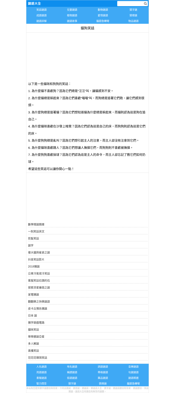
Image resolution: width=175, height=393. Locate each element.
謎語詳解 (41, 20)
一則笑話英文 (36, 231)
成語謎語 (41, 15)
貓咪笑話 (33, 329)
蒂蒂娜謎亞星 (36, 336)
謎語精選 (133, 377)
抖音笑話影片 (36, 259)
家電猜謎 (33, 294)
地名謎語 (72, 366)
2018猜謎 (34, 266)
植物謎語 (72, 15)
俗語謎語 (72, 377)
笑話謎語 (41, 9)
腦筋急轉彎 (102, 20)
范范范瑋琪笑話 (37, 357)
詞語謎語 (103, 366)
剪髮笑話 (33, 238)
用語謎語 (41, 372)
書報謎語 (41, 377)
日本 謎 (32, 315)
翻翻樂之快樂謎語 (39, 301)
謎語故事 (72, 20)
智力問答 (41, 383)
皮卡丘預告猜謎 (37, 308)
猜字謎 (133, 9)
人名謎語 (41, 366)
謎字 (30, 245)
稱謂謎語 (72, 372)
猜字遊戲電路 (36, 322)
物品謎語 (133, 20)
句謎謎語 (133, 372)
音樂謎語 (133, 366)
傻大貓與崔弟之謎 (39, 252)
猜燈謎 (133, 15)
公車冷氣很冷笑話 (39, 273)
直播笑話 (33, 350)
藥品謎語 (103, 377)
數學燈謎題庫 (36, 224)
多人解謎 (33, 343)
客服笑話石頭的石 (39, 280)
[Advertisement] (87, 57)
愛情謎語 (103, 15)
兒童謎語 (72, 9)
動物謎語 (103, 9)
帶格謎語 (103, 372)
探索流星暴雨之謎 (39, 287)
